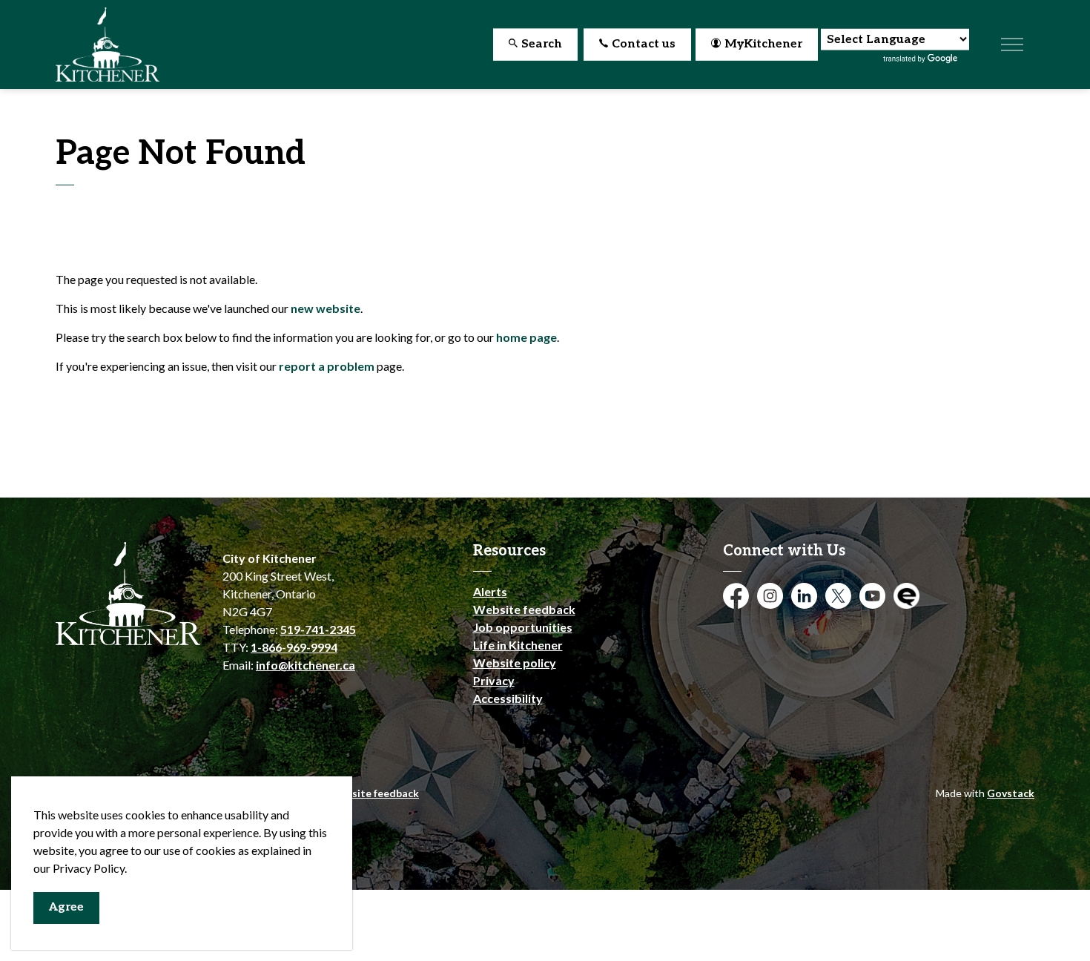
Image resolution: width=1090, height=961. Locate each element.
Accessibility (508, 698)
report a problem (326, 366)
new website (325, 308)
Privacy (494, 680)
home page (526, 337)
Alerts (490, 591)
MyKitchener (763, 44)
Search (541, 44)
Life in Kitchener (518, 645)
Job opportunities (522, 627)
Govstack (1010, 793)
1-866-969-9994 (294, 647)
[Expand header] (1012, 44)
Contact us (644, 44)
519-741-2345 (318, 629)
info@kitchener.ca (305, 665)
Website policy (514, 662)
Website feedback (524, 609)
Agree (66, 907)
